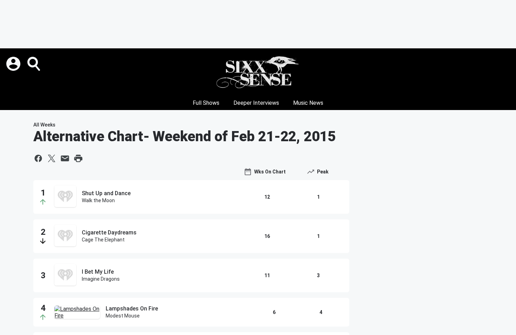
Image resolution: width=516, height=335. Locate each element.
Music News (308, 103)
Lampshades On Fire (132, 308)
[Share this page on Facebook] (38, 158)
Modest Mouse (123, 316)
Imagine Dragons (101, 279)
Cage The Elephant (103, 239)
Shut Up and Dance (106, 193)
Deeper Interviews (256, 103)
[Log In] (14, 64)
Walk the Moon (98, 200)
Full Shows (206, 103)
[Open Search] (34, 64)
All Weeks (44, 125)
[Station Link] (258, 72)
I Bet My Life (98, 271)
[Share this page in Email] (65, 158)
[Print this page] (78, 158)
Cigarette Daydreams (109, 232)
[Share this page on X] (52, 158)
